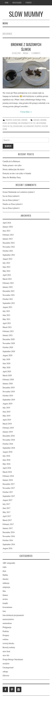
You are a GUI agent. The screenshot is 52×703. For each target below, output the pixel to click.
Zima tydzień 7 (13, 200)
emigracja (6, 587)
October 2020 (8, 347)
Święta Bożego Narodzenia (13, 659)
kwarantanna (7, 607)
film (4, 591)
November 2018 (9, 439)
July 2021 (6, 311)
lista (4, 611)
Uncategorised (8, 667)
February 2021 (8, 331)
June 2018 (6, 460)
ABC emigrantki (9, 563)
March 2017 (7, 520)
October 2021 (8, 299)
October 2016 (8, 540)
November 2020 (9, 343)
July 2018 (6, 456)
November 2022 (9, 247)
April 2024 (7, 222)
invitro (5, 599)
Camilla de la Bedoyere (11, 161)
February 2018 (8, 476)
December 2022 (9, 242)
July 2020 (6, 359)
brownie (43, 120)
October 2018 (8, 443)
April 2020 (7, 371)
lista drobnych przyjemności (13, 615)
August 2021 (7, 307)
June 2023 (6, 230)
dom (4, 571)
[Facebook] (5, 689)
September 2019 (9, 399)
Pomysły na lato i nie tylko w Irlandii (17, 173)
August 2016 (7, 548)
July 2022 (6, 263)
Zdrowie (24, 120)
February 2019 (8, 427)
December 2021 (9, 291)
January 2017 (8, 528)
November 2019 (9, 391)
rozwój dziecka (8, 643)
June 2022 (6, 267)
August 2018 (7, 452)
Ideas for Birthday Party (12, 177)
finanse (5, 595)
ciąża (4, 567)
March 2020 (7, 375)
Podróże (29, 2)
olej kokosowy (28, 126)
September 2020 (9, 351)
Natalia (25, 53)
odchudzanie (18, 126)
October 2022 (8, 251)
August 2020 (7, 355)
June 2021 (6, 315)
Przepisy (9, 120)
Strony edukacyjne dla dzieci (13, 169)
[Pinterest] (12, 689)
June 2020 (6, 363)
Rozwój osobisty (9, 647)
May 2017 (6, 512)
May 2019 (6, 415)
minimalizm (7, 623)
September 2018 (9, 448)
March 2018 (7, 472)
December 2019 (9, 387)
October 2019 (8, 395)
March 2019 (7, 423)
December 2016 (9, 532)
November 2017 (9, 488)
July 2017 (6, 504)
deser (5, 123)
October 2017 (8, 492)
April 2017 (7, 516)
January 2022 (8, 287)
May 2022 (6, 271)
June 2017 (6, 508)
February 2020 (8, 379)
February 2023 (8, 234)
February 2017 (8, 524)
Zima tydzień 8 (13, 196)
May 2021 (6, 319)
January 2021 (8, 335)
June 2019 (6, 411)
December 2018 (9, 435)
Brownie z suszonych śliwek (26, 47)
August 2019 (7, 403)
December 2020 (9, 339)
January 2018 (8, 480)
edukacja (6, 583)
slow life (6, 655)
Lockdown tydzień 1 (27, 192)
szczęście (6, 663)
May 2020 (6, 367)
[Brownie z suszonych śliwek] (26, 72)
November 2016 (9, 536)
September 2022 (9, 255)
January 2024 (8, 226)
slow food (17, 120)
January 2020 (8, 383)
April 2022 (7, 275)
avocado (36, 120)
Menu (5, 23)
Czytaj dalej (26, 111)
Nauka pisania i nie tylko (12, 165)
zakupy (5, 671)
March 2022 (7, 279)
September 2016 (9, 544)
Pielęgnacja (7, 627)
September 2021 (9, 303)
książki (5, 603)
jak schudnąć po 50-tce (26, 123)
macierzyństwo (8, 619)
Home (6, 2)
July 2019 (6, 407)
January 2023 (8, 238)
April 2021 (7, 323)
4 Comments (35, 53)
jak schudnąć (12, 123)
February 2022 (8, 283)
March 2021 (7, 327)
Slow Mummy (26, 14)
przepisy (38, 126)
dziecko (5, 579)
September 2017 (9, 496)
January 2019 (8, 431)
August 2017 (7, 500)
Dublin (5, 575)
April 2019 (7, 419)
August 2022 (7, 259)
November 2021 (9, 295)
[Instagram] (18, 689)
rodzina (5, 639)
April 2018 (7, 468)
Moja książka (17, 2)
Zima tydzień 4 (16, 204)
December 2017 (9, 484)
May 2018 (6, 464)
